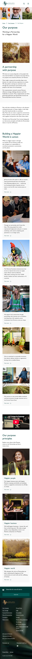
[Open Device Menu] (28, 3)
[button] (16, 594)
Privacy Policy (5, 652)
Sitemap (11, 652)
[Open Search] (24, 3)
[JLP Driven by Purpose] (16, 422)
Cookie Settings (19, 630)
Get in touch (5, 646)
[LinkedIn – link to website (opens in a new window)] (17, 646)
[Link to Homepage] (8, 3)
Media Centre (5, 619)
